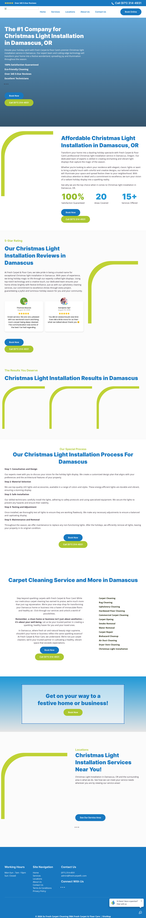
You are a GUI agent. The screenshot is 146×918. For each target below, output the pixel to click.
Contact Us (100, 12)
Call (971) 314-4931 (128, 3)
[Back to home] (22, 12)
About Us (85, 12)
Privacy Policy (39, 891)
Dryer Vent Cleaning (109, 644)
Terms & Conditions (42, 888)
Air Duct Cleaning (108, 640)
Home (43, 12)
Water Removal (107, 627)
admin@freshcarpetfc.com (74, 875)
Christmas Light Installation (113, 648)
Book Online (131, 12)
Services (37, 875)
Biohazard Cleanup (108, 636)
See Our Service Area (90, 817)
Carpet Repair (106, 632)
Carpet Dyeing (106, 619)
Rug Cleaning (105, 602)
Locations (70, 12)
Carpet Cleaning (107, 598)
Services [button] (55, 12)
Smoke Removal (107, 623)
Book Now (14, 96)
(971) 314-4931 (68, 872)
